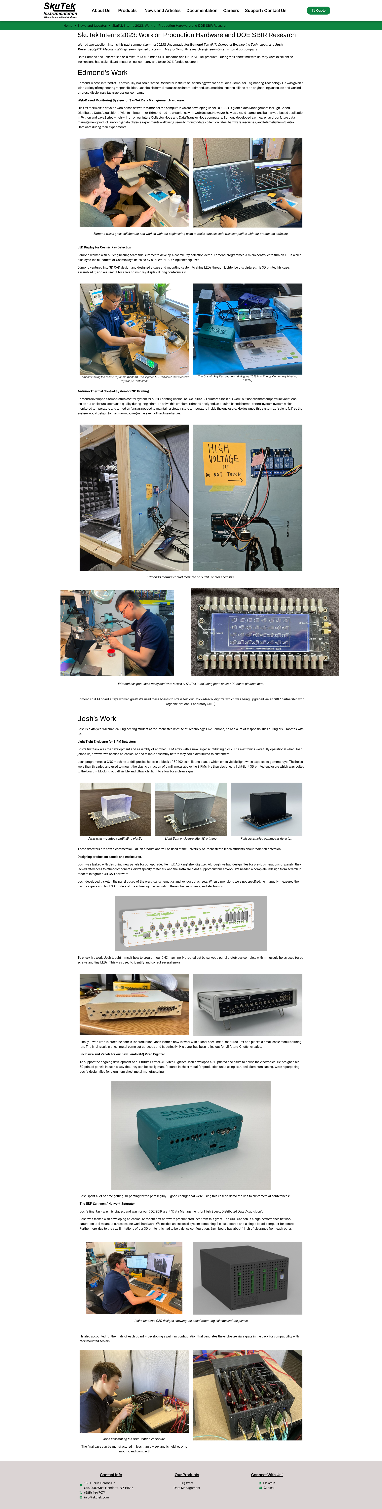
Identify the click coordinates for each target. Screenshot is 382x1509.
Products (127, 10)
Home (67, 25)
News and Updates (92, 25)
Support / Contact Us (265, 10)
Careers (231, 10)
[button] (102, 10)
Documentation (201, 10)
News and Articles (162, 10)
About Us (101, 10)
